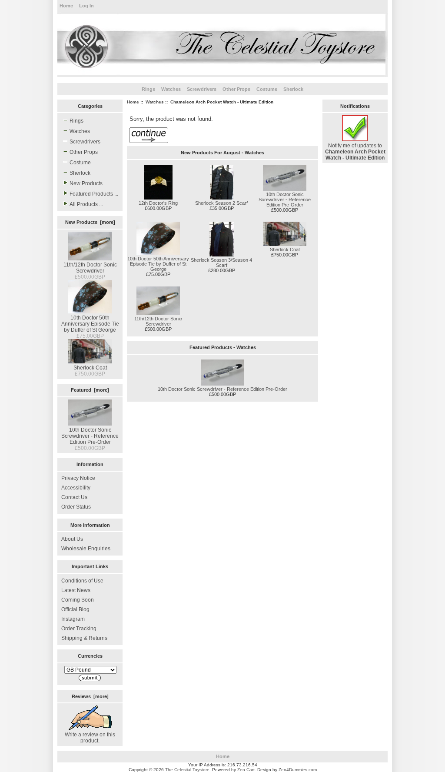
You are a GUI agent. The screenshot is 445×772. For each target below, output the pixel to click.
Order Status (76, 507)
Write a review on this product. (90, 738)
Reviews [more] (90, 696)
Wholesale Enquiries (85, 549)
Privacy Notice (78, 478)
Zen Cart (246, 769)
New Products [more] (90, 222)
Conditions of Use (82, 581)
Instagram (73, 619)
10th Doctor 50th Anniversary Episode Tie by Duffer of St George (90, 324)
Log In (86, 5)
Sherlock (293, 89)
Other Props (236, 89)
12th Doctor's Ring (158, 203)
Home (66, 5)
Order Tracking (78, 629)
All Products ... (86, 204)
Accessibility (75, 488)
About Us (72, 539)
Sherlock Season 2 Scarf (221, 203)
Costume (266, 89)
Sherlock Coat (90, 368)
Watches (155, 102)
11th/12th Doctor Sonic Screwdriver (90, 268)
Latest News (75, 590)
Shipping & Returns (84, 638)
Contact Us (74, 497)
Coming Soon (77, 600)
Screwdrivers (201, 89)
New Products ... (89, 183)
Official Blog (75, 609)
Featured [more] (90, 390)
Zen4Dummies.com (298, 769)
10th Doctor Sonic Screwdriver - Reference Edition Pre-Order (90, 436)
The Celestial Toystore (187, 769)
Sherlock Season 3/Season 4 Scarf (221, 262)
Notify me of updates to (355, 152)
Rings (148, 89)
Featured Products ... (94, 194)
